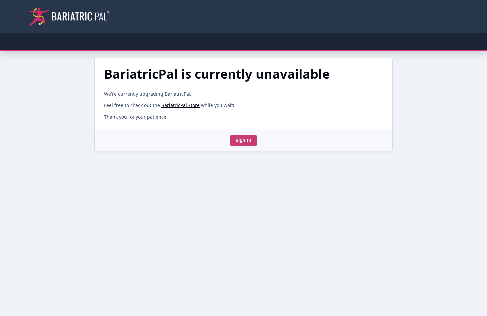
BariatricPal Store (180, 105)
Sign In (243, 140)
